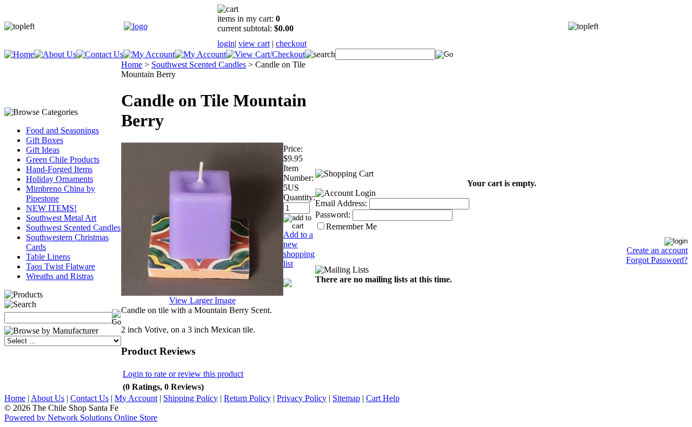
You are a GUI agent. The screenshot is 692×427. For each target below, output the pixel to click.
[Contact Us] (99, 54)
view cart (254, 43)
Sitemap (346, 398)
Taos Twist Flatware (60, 266)
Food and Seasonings (62, 130)
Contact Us (89, 398)
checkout (291, 43)
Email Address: (341, 203)
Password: (332, 214)
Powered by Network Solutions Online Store (80, 417)
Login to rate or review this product (183, 373)
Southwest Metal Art (61, 217)
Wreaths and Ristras (60, 276)
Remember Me (351, 226)
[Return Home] (136, 26)
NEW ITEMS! (51, 208)
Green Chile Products (62, 159)
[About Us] (55, 54)
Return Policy (247, 398)
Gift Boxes (44, 140)
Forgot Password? (657, 260)
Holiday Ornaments (59, 179)
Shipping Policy (190, 398)
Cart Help (383, 398)
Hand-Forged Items (59, 169)
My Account (136, 398)
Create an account (657, 250)
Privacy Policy (302, 398)
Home (131, 64)
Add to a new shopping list (299, 249)
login (226, 43)
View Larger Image (202, 300)
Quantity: (299, 197)
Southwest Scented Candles (73, 227)
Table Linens (48, 256)
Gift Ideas (42, 149)
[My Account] (149, 54)
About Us (47, 398)
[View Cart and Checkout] (265, 54)
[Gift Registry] (200, 54)
